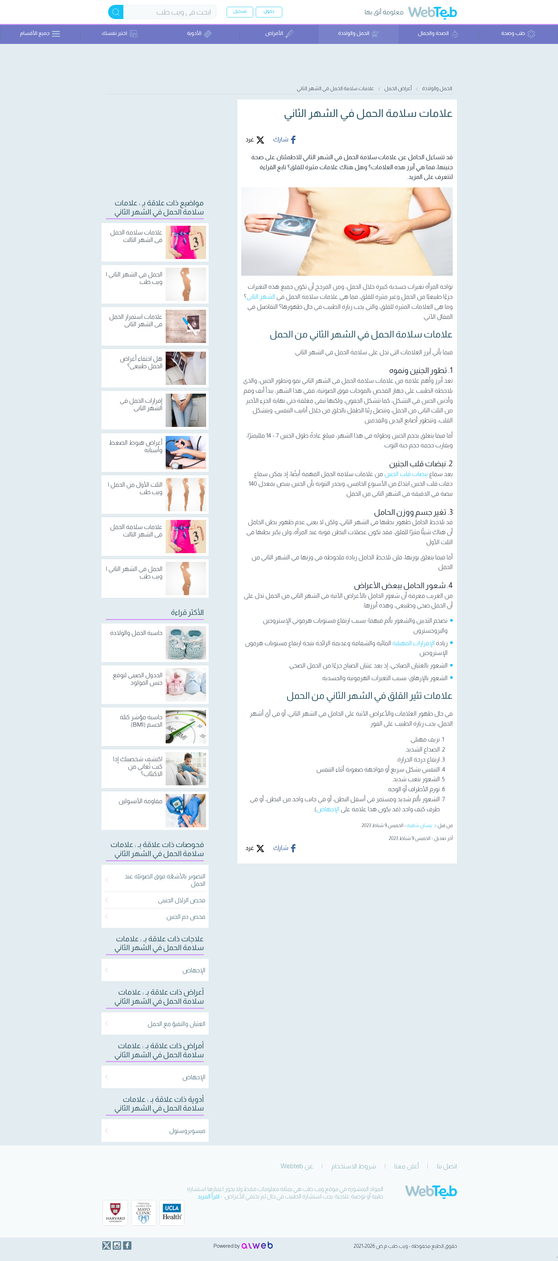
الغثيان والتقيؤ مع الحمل (176, 1023)
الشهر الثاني (260, 296)
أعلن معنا (406, 1166)
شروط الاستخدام (353, 1166)
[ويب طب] (432, 14)
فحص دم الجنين (185, 916)
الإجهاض (327, 809)
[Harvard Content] (115, 1213)
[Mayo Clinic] (143, 1213)
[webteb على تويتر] (106, 1245)
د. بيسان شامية (422, 825)
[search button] (115, 12)
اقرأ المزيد (208, 1196)
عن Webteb (297, 1166)
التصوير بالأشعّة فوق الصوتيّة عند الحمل (165, 880)
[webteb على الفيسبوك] (127, 1245)
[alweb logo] (257, 1246)
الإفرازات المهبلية (413, 643)
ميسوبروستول (187, 1130)
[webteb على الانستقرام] (117, 1245)
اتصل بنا (447, 1166)
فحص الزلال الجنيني (181, 900)
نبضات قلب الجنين (406, 473)
